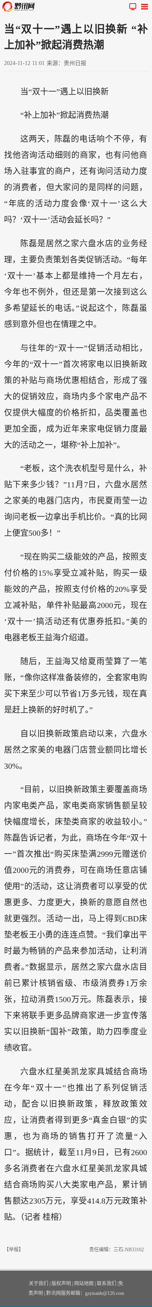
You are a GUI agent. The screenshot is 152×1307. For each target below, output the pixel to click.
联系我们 (106, 1283)
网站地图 (84, 1283)
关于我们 (38, 1283)
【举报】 (14, 1249)
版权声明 (61, 1283)
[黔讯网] (20, 6)
